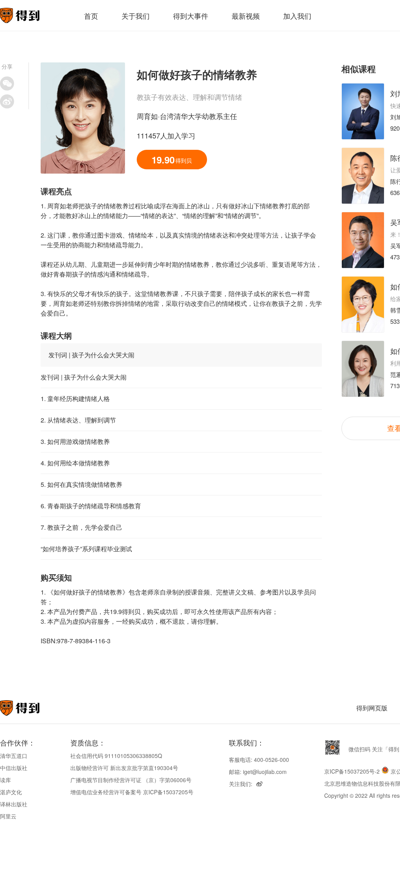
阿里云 (8, 816)
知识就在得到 (30, 708)
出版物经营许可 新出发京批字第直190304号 (124, 768)
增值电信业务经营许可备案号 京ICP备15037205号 (131, 792)
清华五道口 (13, 756)
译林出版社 (13, 804)
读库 (5, 780)
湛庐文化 (11, 792)
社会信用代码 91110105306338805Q (116, 756)
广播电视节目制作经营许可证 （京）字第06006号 (130, 780)
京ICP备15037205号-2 (352, 771)
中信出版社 (13, 768)
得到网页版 (372, 707)
